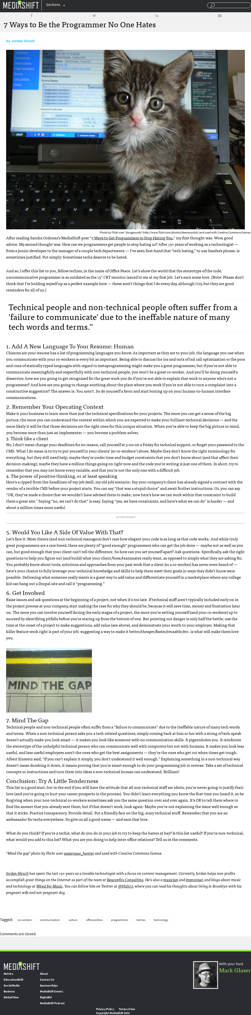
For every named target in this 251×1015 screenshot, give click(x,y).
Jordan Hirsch (23, 40)
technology (161, 920)
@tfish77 (125, 886)
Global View (11, 997)
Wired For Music (49, 886)
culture (73, 920)
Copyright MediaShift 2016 (113, 1013)
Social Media (12, 986)
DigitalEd (46, 997)
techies (141, 920)
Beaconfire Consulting (125, 879)
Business (9, 991)
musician (170, 879)
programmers (119, 920)
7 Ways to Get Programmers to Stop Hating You (132, 237)
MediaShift (21, 965)
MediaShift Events (51, 991)
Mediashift (21, 4)
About (44, 974)
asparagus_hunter (79, 853)
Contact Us (47, 980)
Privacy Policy (105, 1009)
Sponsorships (49, 986)
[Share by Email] (220, 15)
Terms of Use (127, 1009)
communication (50, 920)
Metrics (8, 974)
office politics (94, 920)
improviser (194, 879)
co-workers (25, 920)
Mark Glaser (235, 969)
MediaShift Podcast (52, 1003)
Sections (53, 4)
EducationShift (13, 980)
